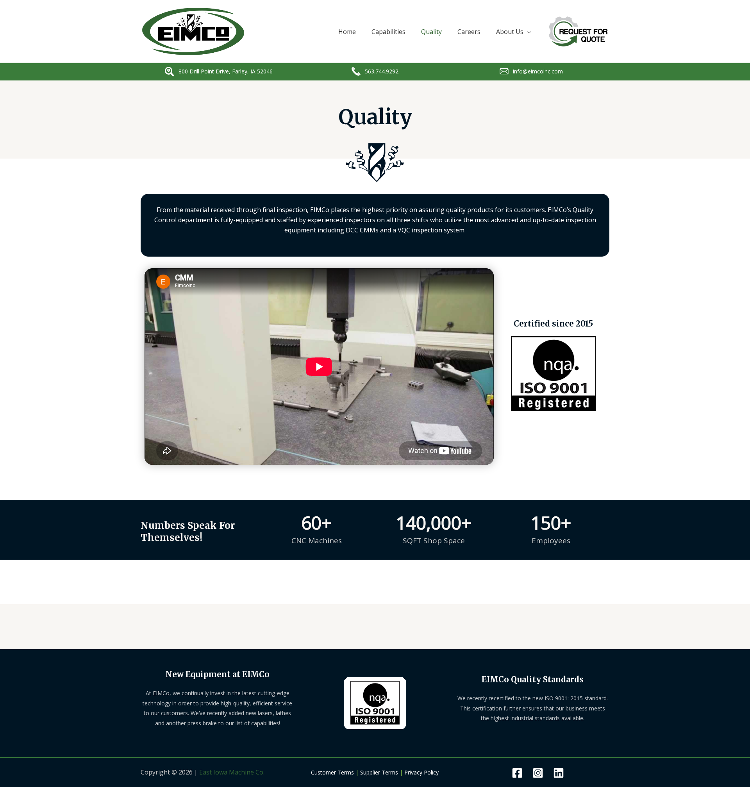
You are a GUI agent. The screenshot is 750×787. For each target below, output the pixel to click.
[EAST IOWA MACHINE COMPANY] (193, 31)
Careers (468, 31)
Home (347, 31)
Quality (431, 31)
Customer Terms (332, 772)
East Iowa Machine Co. (231, 772)
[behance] (537, 772)
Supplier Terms (379, 772)
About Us (509, 31)
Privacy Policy (421, 772)
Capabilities (388, 31)
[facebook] (517, 772)
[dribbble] (558, 772)
